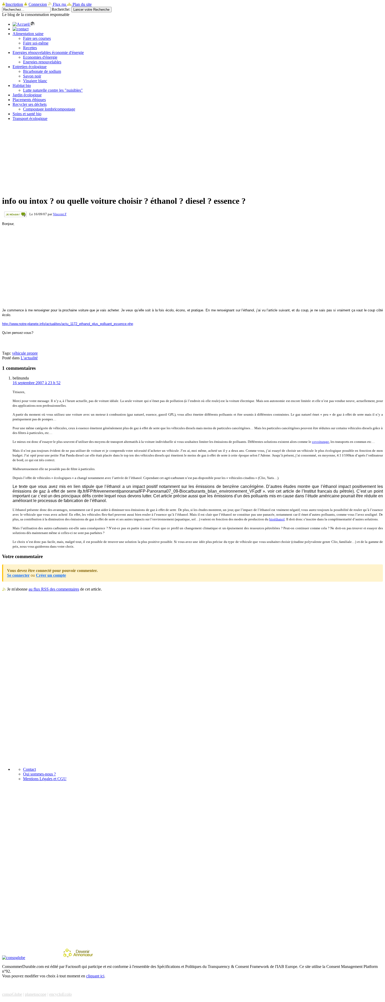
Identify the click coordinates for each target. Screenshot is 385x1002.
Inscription (14, 4)
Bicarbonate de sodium (42, 71)
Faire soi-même (35, 43)
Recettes (30, 48)
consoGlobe (12, 994)
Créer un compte (51, 575)
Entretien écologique (30, 66)
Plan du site (82, 4)
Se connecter (18, 575)
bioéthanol (277, 519)
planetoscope (35, 994)
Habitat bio (22, 85)
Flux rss (59, 4)
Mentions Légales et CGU (45, 779)
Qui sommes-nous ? (39, 774)
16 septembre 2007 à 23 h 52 (36, 383)
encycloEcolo (60, 994)
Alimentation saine (28, 33)
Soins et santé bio (27, 114)
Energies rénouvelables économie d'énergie (48, 52)
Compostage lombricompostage (49, 109)
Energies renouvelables (42, 62)
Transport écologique (30, 118)
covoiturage (320, 442)
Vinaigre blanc (35, 81)
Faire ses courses (37, 38)
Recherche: (61, 9)
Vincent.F (60, 214)
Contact (29, 769)
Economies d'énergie (40, 57)
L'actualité (29, 358)
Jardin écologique (27, 95)
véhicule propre (25, 353)
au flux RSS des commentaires (54, 589)
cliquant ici (95, 976)
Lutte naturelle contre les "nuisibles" (53, 90)
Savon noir (32, 76)
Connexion (38, 4)
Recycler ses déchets (30, 104)
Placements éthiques (29, 99)
